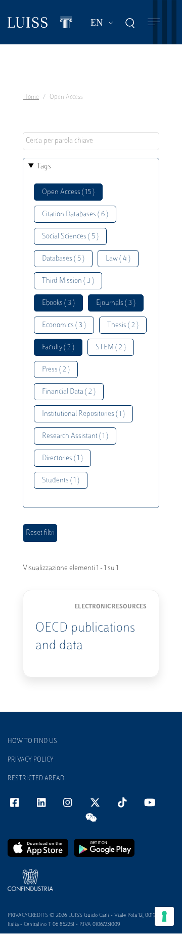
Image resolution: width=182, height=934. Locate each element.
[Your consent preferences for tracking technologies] (164, 916)
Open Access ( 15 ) (68, 192)
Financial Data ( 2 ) (69, 392)
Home (31, 97)
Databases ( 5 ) (63, 259)
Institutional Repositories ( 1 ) (83, 414)
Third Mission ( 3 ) (68, 281)
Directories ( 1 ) (62, 458)
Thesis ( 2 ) (123, 325)
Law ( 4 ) (118, 259)
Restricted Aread (36, 779)
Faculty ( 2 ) (58, 347)
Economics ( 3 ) (64, 325)
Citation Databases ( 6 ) (75, 214)
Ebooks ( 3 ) (58, 303)
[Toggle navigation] (154, 22)
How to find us (32, 741)
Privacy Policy (31, 760)
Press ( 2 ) (56, 369)
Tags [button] (44, 166)
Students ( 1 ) (60, 480)
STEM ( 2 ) (111, 347)
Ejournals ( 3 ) (115, 303)
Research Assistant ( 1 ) (75, 436)
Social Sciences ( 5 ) (70, 236)
